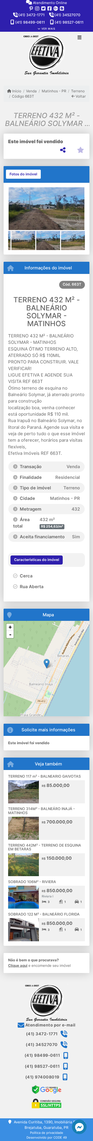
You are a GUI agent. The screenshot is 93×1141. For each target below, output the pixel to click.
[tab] (23, 174)
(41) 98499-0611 (30, 22)
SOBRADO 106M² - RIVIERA (32, 881)
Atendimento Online (49, 2)
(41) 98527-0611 (69, 22)
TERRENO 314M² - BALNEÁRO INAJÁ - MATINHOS (41, 810)
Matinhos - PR (54, 91)
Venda (31, 91)
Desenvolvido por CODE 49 (46, 1137)
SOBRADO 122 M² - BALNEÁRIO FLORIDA (44, 914)
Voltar (80, 96)
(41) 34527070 (67, 15)
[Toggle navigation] (79, 38)
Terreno (78, 91)
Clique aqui (17, 965)
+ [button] (10, 627)
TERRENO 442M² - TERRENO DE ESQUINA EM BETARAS (44, 847)
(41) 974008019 (42, 1077)
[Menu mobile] (46, 55)
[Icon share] (31, 8)
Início (16, 91)
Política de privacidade (46, 1133)
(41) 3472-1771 (31, 15)
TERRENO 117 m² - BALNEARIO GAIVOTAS (44, 776)
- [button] (10, 634)
